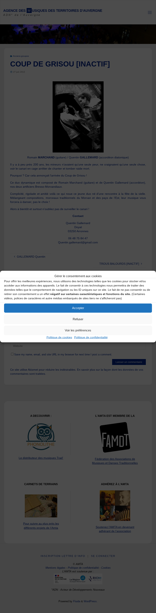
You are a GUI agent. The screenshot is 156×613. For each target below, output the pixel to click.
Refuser (78, 319)
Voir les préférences (78, 330)
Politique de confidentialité (91, 337)
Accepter (78, 308)
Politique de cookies (59, 337)
